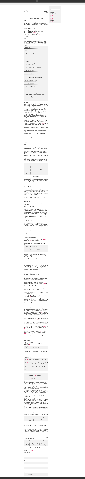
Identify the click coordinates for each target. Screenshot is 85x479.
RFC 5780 (30, 378)
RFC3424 (47, 386)
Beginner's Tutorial (26, 2)
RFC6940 (40, 103)
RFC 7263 (42, 368)
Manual (35, 2)
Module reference (31, 2)
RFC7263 (35, 112)
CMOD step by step (43, 2)
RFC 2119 (51, 15)
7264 (30, 9)
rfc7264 (39, 34)
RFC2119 (27, 359)
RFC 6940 (51, 18)
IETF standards (38, 2)
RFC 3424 (35, 375)
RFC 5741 (34, 32)
